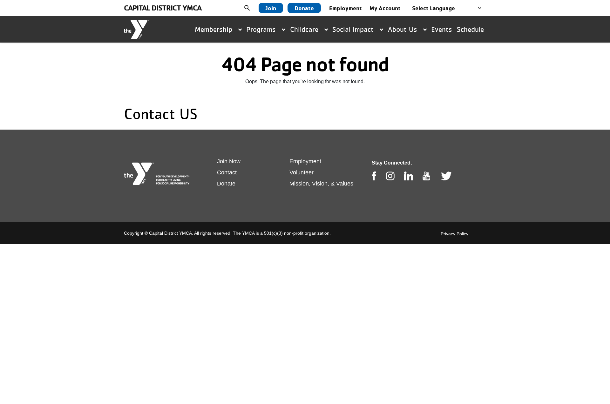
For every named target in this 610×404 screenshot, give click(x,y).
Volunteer (301, 172)
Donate (304, 7)
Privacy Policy (454, 233)
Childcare (305, 29)
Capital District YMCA (162, 7)
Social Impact (354, 29)
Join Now (229, 161)
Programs (262, 29)
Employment (345, 7)
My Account (385, 7)
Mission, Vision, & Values (321, 183)
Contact (227, 172)
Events (441, 29)
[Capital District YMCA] (136, 29)
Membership (214, 29)
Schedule (470, 29)
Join (271, 7)
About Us (403, 29)
